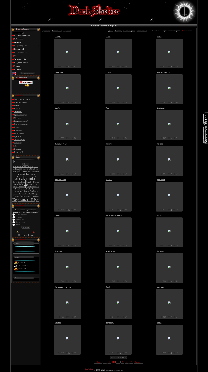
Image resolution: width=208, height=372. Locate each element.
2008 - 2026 (100, 370)
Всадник (58, 251)
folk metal (22, 174)
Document (17, 149)
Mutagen (35, 194)
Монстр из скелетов (63, 287)
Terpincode (22, 194)
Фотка (108, 72)
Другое (18, 225)
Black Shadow (24, 191)
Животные (18, 130)
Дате (110, 31)
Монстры (17, 118)
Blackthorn (35, 189)
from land (160, 287)
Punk (29, 193)
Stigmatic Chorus (19, 196)
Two (107, 108)
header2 (109, 180)
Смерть (58, 37)
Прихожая (46, 31)
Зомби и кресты (163, 72)
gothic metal (22, 171)
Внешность (20, 222)
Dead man (161, 108)
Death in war (111, 251)
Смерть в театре (61, 144)
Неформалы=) (19, 133)
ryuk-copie (161, 180)
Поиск (18, 157)
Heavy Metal (17, 167)
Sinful (29, 187)
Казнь (108, 37)
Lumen (36, 167)
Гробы (57, 215)
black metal (26, 178)
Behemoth (16, 182)
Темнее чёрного (19, 140)
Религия (17, 105)
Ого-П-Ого (19, 184)
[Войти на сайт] (205, 118)
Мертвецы (110, 323)
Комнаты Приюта (22, 29)
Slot (29, 171)
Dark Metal (31, 174)
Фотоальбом (57, 31)
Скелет (58, 323)
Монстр (160, 144)
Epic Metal (30, 169)
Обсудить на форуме (26, 235)
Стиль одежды (21, 214)
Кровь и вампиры (20, 115)
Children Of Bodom (19, 169)
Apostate (16, 191)
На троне (160, 251)
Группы (17, 127)
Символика (18, 112)
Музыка (19, 217)
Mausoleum (34, 196)
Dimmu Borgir (25, 182)
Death (159, 37)
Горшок (27, 196)
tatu (15, 146)
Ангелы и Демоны (20, 102)
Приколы (17, 137)
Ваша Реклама (21, 77)
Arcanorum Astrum (31, 184)
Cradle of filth (27, 167)
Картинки (67, 31)
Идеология (20, 219)
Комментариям (129, 31)
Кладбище (59, 72)
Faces (159, 215)
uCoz (122, 370)
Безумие (17, 109)
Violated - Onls (60, 180)
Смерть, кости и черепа (22, 99)
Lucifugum (34, 182)
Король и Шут (19, 152)
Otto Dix (33, 191)
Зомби (57, 108)
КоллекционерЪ (110, 370)
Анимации (18, 143)
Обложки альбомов (21, 124)
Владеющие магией (21, 121)
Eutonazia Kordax (25, 189)
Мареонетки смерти (114, 215)
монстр (109, 144)
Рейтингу (118, 31)
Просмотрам (142, 31)
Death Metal (35, 171)
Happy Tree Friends (19, 187)
